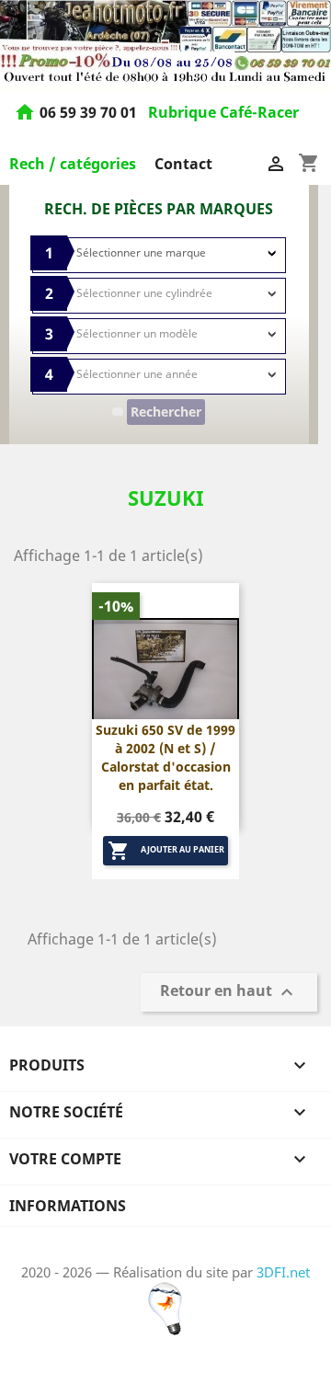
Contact (183, 164)
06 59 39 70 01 (90, 112)
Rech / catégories (72, 164)
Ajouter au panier (166, 851)
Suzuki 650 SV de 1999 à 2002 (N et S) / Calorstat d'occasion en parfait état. (165, 757)
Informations (67, 1206)
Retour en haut (229, 991)
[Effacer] (117, 411)
